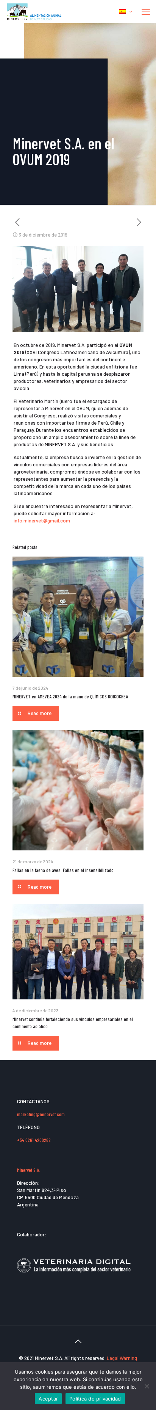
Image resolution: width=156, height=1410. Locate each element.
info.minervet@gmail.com (42, 521)
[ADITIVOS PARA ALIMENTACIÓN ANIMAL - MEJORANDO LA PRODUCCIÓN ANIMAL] (35, 11)
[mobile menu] (145, 11)
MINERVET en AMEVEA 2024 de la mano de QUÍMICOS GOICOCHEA (70, 696)
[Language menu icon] (125, 11)
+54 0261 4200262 (34, 1140)
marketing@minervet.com (41, 1114)
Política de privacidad (95, 1399)
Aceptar (48, 1399)
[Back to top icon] (78, 1341)
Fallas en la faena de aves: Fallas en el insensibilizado (63, 870)
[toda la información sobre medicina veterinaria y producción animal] (74, 1278)
